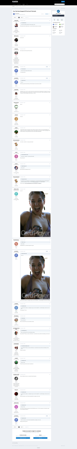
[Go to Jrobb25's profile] (16, 362)
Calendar (17, 6)
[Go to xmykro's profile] (16, 168)
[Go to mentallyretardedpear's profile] (16, 333)
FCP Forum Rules (55, 15)
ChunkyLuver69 (16, 374)
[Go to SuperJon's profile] (16, 394)
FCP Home (14, 4)
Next (22, 17)
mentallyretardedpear (16, 329)
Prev (15, 17)
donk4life (16, 303)
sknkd (16, 152)
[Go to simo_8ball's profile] (60, 24)
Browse (24, 4)
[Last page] (23, 17)
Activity (27, 4)
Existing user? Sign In (57, 1)
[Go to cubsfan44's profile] (16, 25)
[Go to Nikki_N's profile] (60, 26)
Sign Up (63, 1)
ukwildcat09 (16, 402)
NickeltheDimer (16, 239)
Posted (22, 20)
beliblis (16, 127)
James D (16, 114)
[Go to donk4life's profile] (16, 308)
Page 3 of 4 (26, 17)
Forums (13, 6)
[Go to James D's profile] (16, 119)
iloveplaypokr (16, 343)
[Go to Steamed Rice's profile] (16, 106)
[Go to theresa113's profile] (53, 26)
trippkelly (16, 48)
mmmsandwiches (16, 140)
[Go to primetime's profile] (14, 14)
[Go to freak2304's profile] (16, 93)
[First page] (13, 17)
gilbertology (16, 35)
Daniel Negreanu (19, 4)
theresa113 (56, 26)
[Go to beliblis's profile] (16, 132)
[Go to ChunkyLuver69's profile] (16, 378)
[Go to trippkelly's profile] (16, 53)
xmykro (16, 163)
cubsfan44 (16, 20)
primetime (17, 13)
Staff (20, 6)
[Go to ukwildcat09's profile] (16, 407)
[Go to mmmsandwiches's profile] (16, 144)
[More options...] (49, 20)
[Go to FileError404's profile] (16, 194)
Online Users (23, 6)
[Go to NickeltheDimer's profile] (16, 244)
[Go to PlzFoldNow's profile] (16, 320)
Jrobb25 (16, 358)
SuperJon (16, 389)
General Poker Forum (22, 14)
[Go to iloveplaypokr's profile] (16, 348)
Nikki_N (62, 26)
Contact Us (38, 447)
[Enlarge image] (35, 181)
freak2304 (16, 89)
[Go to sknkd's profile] (16, 156)
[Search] (64, 4)
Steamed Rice (16, 102)
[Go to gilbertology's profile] (16, 40)
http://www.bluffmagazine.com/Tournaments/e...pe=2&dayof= (33, 183)
